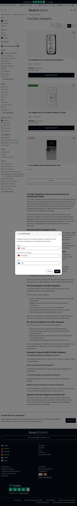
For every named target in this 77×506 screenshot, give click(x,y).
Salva (57, 271)
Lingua (19, 245)
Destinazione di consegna (24, 252)
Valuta (18, 260)
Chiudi (49, 271)
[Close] (59, 233)
